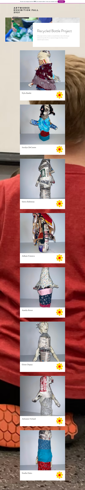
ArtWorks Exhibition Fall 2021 (26, 10)
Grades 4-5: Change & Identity (19, 19)
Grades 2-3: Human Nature (18, 18)
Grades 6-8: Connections (18, 20)
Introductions (15, 16)
